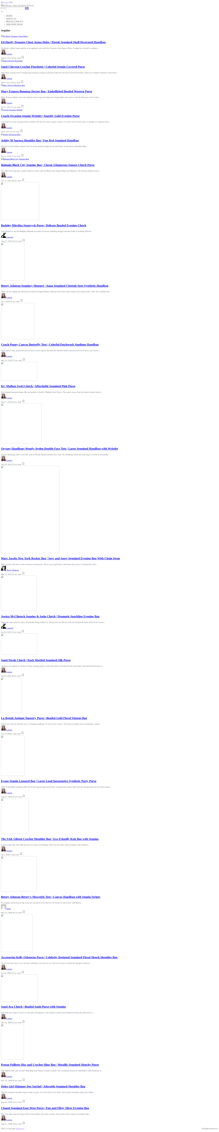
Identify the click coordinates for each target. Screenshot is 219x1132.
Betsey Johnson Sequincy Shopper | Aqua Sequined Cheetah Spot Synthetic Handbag (54, 285)
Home (9, 16)
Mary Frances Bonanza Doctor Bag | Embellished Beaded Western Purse (46, 91)
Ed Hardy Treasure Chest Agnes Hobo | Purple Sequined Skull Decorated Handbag (53, 42)
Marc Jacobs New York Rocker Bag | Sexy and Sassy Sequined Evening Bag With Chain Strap (60, 558)
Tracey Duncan (13, 570)
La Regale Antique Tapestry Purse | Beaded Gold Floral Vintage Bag (44, 718)
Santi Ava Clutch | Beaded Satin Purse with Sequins (33, 1006)
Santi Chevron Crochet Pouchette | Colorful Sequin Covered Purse (43, 66)
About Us (11, 19)
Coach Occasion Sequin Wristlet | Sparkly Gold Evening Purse (40, 115)
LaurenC (10, 237)
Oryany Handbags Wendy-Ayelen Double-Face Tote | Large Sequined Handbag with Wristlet (59, 448)
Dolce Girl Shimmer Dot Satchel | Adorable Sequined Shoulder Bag (43, 1086)
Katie (9, 909)
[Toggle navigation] (2, 11)
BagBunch (20, 1129)
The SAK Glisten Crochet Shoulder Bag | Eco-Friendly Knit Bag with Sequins (50, 839)
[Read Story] (22, 58)
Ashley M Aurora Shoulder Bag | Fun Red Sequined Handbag (40, 140)
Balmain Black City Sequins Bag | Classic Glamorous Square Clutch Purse (47, 165)
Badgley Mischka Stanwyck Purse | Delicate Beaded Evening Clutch (43, 225)
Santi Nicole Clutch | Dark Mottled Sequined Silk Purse (36, 660)
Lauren (9, 54)
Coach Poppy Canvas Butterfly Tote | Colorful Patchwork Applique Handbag (50, 344)
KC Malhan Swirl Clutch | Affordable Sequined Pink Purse (38, 386)
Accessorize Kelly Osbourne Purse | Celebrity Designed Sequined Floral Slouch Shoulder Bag (59, 957)
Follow (6, 2)
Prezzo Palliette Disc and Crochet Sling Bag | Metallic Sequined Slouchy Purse (50, 1064)
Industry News (14, 24)
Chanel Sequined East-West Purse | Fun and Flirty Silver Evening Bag (45, 1108)
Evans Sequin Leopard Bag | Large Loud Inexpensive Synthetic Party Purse (48, 781)
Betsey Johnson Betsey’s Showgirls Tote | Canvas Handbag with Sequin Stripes (50, 896)
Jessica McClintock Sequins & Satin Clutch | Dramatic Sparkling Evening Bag (50, 616)
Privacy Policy (14, 21)
